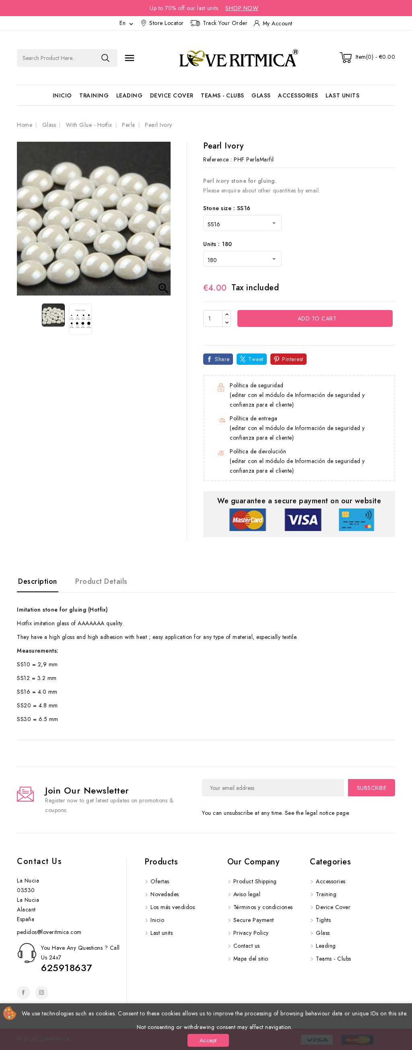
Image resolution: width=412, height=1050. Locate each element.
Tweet (256, 359)
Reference (216, 159)
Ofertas (159, 881)
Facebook (23, 992)
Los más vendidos (172, 907)
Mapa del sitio (250, 959)
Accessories (298, 95)
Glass (261, 95)
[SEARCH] (105, 58)
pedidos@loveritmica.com (49, 932)
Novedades (164, 894)
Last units (342, 95)
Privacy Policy (251, 933)
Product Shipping (255, 881)
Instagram (41, 992)
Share (222, 359)
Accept (208, 1040)
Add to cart (316, 318)
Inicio (62, 95)
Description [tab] (37, 581)
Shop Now (241, 8)
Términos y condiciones (263, 907)
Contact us (39, 861)
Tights (323, 920)
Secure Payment (253, 920)
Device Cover (172, 95)
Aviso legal (247, 894)
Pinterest (292, 359)
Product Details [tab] (101, 581)
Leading (129, 95)
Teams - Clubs (222, 95)
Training (94, 95)
